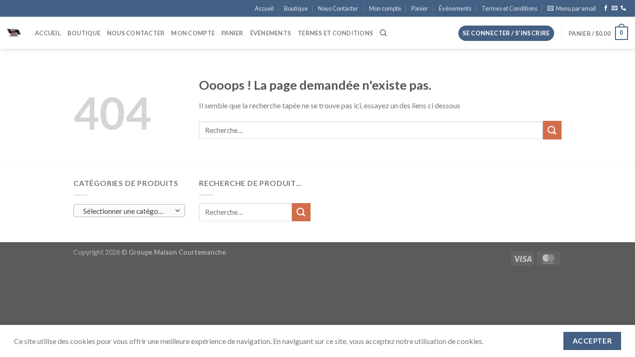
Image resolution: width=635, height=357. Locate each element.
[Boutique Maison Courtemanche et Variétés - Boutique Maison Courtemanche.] (14, 33)
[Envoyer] (552, 130)
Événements (455, 8)
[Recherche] (383, 33)
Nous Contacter (338, 8)
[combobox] (129, 210)
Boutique (296, 8)
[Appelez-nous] (623, 8)
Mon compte (385, 8)
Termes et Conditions (509, 8)
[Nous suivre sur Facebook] (606, 8)
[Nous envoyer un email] (614, 8)
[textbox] (127, 211)
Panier (419, 8)
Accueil (264, 8)
